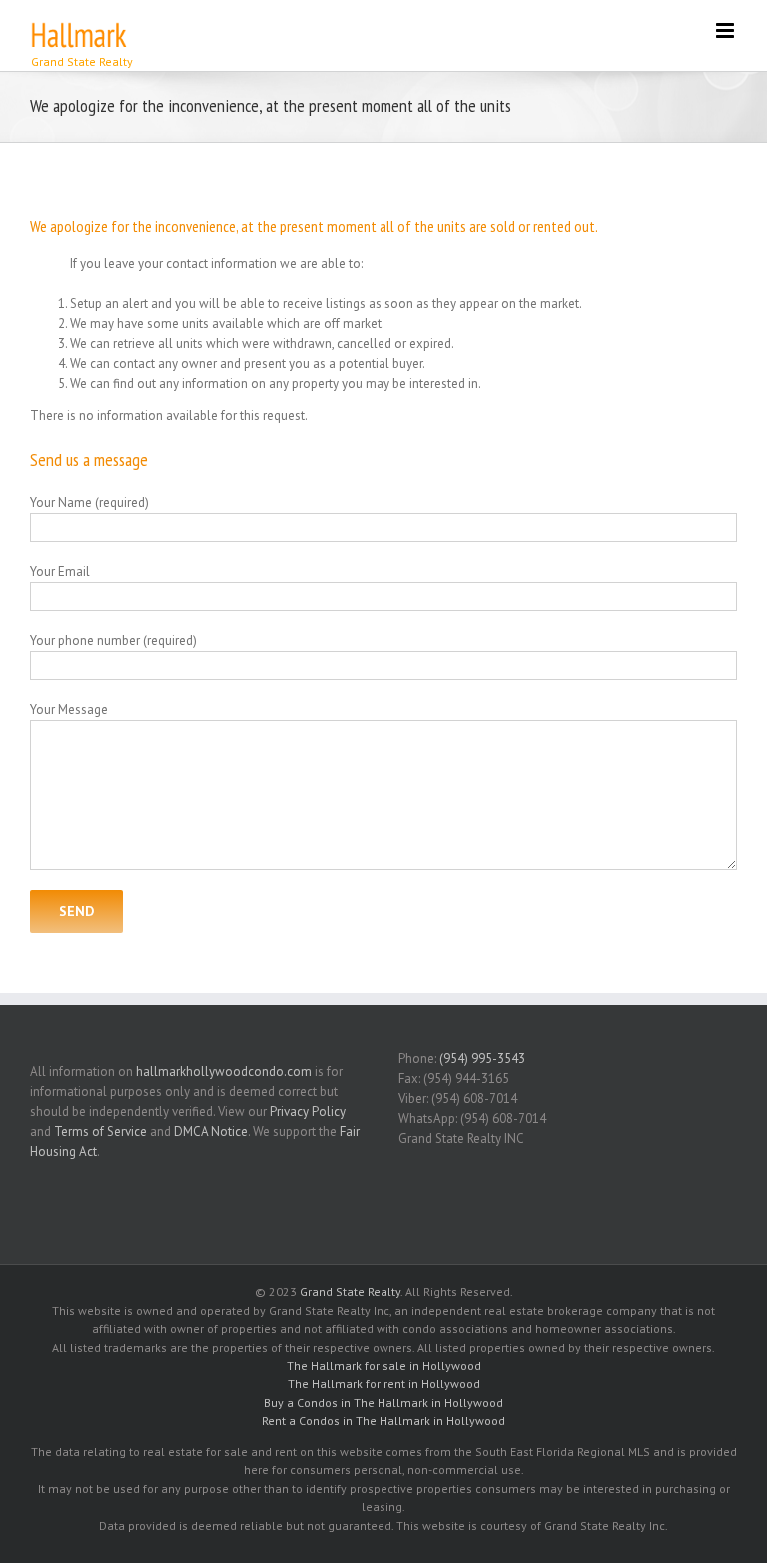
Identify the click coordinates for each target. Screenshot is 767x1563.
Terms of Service (100, 1131)
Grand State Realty (350, 1291)
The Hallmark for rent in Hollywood (384, 1383)
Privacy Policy (308, 1111)
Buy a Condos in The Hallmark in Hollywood (383, 1402)
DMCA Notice (211, 1131)
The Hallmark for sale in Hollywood (384, 1365)
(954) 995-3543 (482, 1058)
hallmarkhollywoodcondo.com (224, 1071)
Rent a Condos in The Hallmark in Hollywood (383, 1420)
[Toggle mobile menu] (726, 30)
